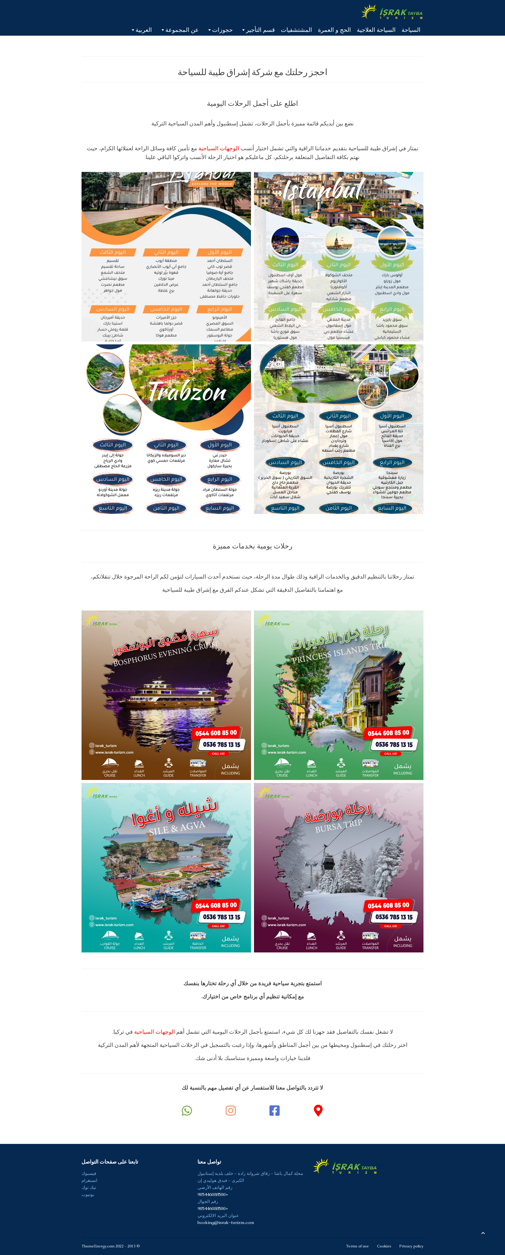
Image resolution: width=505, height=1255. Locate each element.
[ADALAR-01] (338, 695)
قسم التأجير (260, 30)
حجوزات (222, 30)
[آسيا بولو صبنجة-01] (338, 429)
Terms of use (357, 1246)
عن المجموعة (182, 30)
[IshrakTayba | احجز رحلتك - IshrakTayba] (392, 11)
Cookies (384, 1246)
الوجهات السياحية (218, 148)
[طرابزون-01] (166, 429)
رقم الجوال (208, 1201)
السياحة (411, 30)
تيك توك (89, 1187)
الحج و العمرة (334, 30)
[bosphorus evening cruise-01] (166, 695)
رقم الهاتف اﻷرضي (215, 1187)
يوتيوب (88, 1194)
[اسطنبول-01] (338, 256)
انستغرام (89, 1180)
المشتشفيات (296, 30)
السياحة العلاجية (376, 30)
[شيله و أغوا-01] (166, 867)
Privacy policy (411, 1246)
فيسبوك (89, 1173)
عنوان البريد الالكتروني (218, 1215)
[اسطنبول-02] (166, 256)
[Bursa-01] (338, 867)
